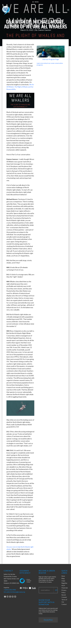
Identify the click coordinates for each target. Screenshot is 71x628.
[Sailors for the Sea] (5, 10)
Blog (63, 578)
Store (63, 576)
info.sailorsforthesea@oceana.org (14, 592)
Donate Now (48, 620)
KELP (63, 585)
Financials (64, 588)
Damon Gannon (44, 30)
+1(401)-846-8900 (10, 590)
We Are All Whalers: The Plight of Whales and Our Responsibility (20, 87)
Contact (64, 604)
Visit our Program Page (50, 59)
